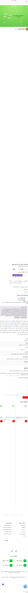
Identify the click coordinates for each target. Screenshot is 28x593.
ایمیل (27, 389)
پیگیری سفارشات (8, 531)
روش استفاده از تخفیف (7, 529)
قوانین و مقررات (22, 533)
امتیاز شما (26, 377)
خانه (26, 514)
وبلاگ (24, 535)
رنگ (26, 272)
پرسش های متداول (7, 525)
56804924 (6, 565)
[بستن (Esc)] (23, 591)
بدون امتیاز (26, 289)
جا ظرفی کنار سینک (17, 302)
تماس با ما (23, 531)
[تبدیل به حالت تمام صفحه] (26, 591)
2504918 (6, 560)
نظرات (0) (17, 317)
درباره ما (23, 529)
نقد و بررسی (23, 307)
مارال (27, 303)
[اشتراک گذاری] (24, 591)
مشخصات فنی (23, 317)
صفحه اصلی (23, 525)
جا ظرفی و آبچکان (9, 302)
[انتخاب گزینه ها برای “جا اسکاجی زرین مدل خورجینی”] (1, 421)
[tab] (23, 317)
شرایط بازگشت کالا (7, 533)
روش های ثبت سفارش (7, 527)
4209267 (19, 560)
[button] (26, 421)
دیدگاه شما (26, 378)
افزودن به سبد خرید (17, 275)
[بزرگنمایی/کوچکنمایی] (27, 591)
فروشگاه (23, 527)
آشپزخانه (23, 302)
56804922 (19, 565)
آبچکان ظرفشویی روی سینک (10, 322)
